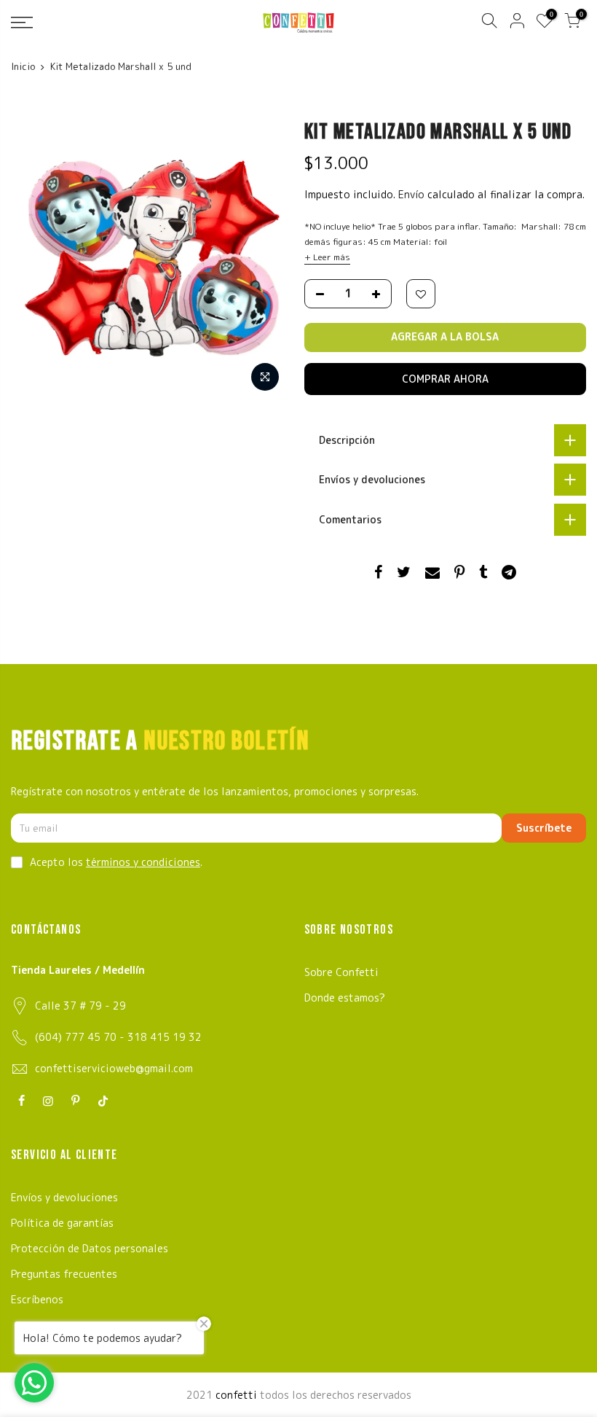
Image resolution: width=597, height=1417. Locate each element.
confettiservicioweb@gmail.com (114, 1068)
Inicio (23, 66)
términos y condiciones (143, 862)
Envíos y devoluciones (64, 1197)
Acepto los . (116, 862)
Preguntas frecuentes (64, 1274)
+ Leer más (327, 257)
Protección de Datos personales (89, 1248)
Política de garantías (62, 1223)
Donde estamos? (344, 997)
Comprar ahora (445, 379)
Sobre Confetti (341, 972)
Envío (412, 194)
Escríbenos (37, 1299)
